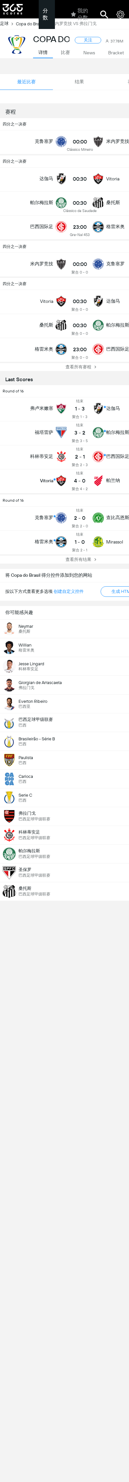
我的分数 (82, 14)
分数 (45, 14)
